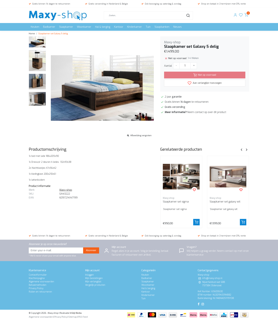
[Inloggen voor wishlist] (194, 190)
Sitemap (73, 316)
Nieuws (177, 26)
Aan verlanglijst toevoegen (207, 83)
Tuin (148, 26)
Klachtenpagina (37, 278)
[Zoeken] (188, 15)
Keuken (35, 26)
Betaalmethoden (37, 285)
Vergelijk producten (95, 285)
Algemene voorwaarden (41, 281)
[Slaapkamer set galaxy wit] (228, 176)
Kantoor (118, 26)
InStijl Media (75, 313)
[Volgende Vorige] (247, 149)
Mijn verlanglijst (93, 281)
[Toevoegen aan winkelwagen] (196, 222)
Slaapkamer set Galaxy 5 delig (53, 33)
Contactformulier (38, 274)
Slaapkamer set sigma (176, 201)
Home (32, 33)
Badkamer (49, 26)
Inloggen (89, 274)
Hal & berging (102, 26)
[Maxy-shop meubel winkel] (58, 15)
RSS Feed (83, 316)
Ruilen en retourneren (40, 291)
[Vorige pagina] (241, 149)
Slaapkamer (66, 26)
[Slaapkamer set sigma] (181, 176)
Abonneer (91, 250)
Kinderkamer (134, 26)
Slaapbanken (161, 26)
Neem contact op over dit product (206, 112)
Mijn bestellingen (94, 278)
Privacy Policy (36, 288)
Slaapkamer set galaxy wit (225, 201)
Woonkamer (84, 26)
